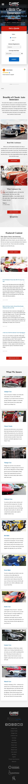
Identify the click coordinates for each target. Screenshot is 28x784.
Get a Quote (14, 752)
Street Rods (7, 570)
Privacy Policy (18, 719)
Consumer (14, 37)
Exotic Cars (7, 607)
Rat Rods (14, 740)
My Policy (14, 754)
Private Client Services (14, 759)
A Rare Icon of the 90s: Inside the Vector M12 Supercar (14, 332)
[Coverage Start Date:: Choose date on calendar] (22, 53)
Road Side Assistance (14, 142)
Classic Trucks (8, 426)
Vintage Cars (7, 463)
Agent (13, 40)
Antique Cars (8, 392)
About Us (14, 761)
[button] (3, 4)
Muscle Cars (7, 681)
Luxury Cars (7, 645)
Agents (14, 756)
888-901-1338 (14, 8)
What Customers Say (14, 189)
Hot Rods (6, 536)
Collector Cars (8, 499)
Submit (14, 59)
